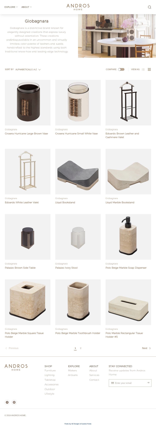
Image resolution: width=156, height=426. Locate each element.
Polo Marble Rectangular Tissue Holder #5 (124, 335)
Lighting (49, 375)
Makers (72, 370)
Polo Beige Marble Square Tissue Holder (24, 335)
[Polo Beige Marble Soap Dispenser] (128, 237)
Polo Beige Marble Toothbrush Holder (77, 333)
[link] (39, 348)
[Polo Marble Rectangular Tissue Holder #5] (128, 302)
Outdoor (50, 389)
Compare (111, 69)
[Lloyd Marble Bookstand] (128, 172)
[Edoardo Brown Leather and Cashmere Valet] (128, 103)
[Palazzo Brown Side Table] (27, 237)
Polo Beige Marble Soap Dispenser (126, 267)
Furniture (50, 370)
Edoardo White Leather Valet (22, 202)
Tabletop (50, 379)
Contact (94, 379)
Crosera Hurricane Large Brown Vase (26, 133)
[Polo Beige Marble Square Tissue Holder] (27, 302)
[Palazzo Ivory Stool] (78, 237)
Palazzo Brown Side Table (20, 267)
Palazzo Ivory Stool (66, 267)
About (93, 370)
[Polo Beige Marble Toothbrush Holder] (78, 302)
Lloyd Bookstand (65, 202)
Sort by (9, 69)
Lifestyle (49, 393)
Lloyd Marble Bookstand (120, 202)
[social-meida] (7, 402)
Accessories (51, 384)
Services (94, 375)
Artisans (73, 375)
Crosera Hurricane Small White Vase (76, 133)
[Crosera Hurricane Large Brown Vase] (27, 103)
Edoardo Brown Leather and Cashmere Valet (122, 135)
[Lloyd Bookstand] (78, 172)
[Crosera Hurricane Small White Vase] (78, 103)
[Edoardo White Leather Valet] (27, 172)
